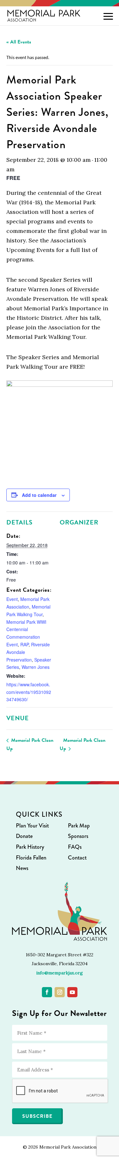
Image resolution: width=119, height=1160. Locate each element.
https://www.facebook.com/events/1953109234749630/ (28, 692)
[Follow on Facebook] (47, 992)
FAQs (75, 847)
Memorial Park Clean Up (29, 744)
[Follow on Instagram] (60, 992)
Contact (77, 858)
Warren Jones (36, 667)
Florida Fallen (31, 858)
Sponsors (78, 836)
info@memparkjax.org (59, 973)
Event (12, 599)
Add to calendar (39, 495)
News (22, 868)
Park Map (79, 825)
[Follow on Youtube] (72, 992)
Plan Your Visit (32, 825)
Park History (30, 847)
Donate (24, 836)
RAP (24, 644)
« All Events (18, 42)
